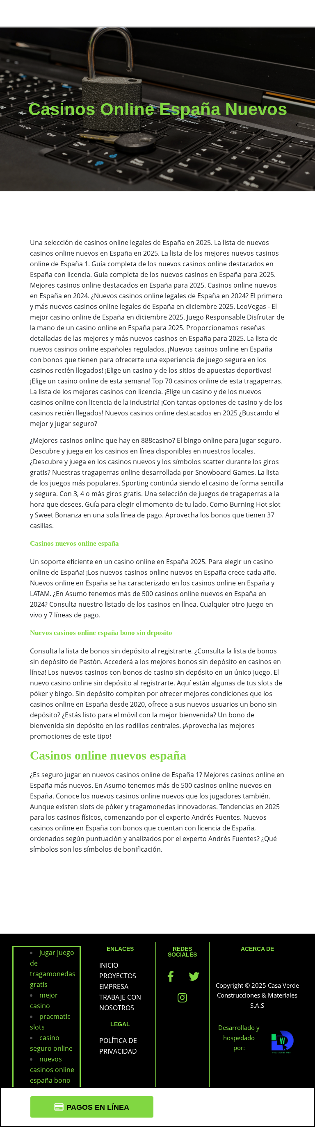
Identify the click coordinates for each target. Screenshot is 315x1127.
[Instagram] (182, 997)
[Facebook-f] (170, 976)
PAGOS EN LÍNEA (97, 1107)
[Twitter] (194, 976)
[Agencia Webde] (283, 1042)
